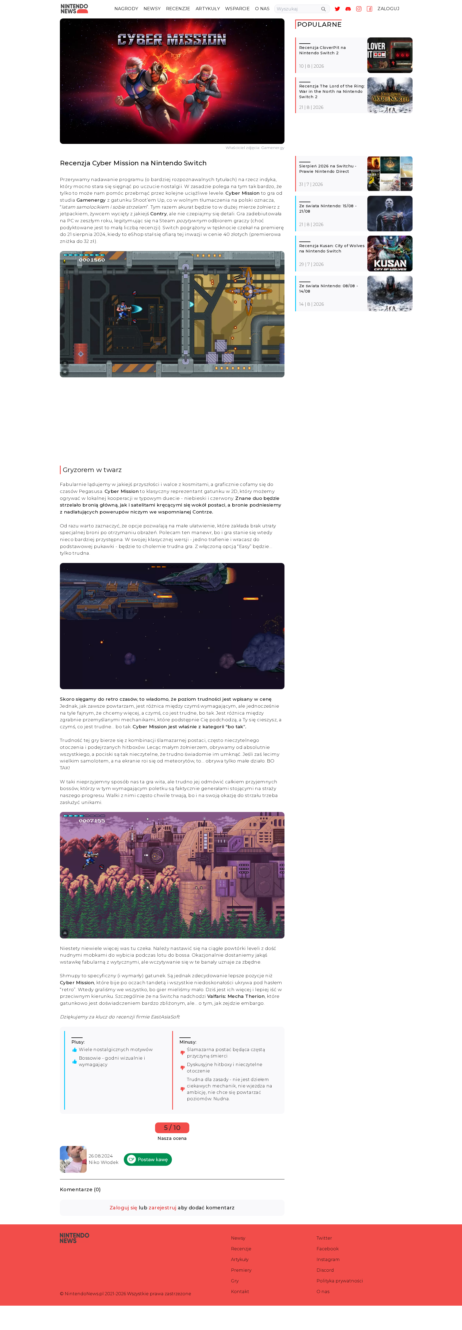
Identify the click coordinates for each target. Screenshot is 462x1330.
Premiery (241, 1270)
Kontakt (240, 1291)
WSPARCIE (237, 8)
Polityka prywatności (340, 1280)
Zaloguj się (123, 1208)
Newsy (238, 1238)
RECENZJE (178, 8)
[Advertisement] (183, 421)
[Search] (323, 9)
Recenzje (241, 1248)
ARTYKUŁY (208, 8)
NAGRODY (126, 8)
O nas (323, 1291)
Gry (234, 1280)
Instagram (328, 1259)
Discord (325, 1270)
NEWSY (152, 8)
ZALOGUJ (388, 8)
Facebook (328, 1248)
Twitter (324, 1238)
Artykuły (239, 1259)
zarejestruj (162, 1208)
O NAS (262, 8)
